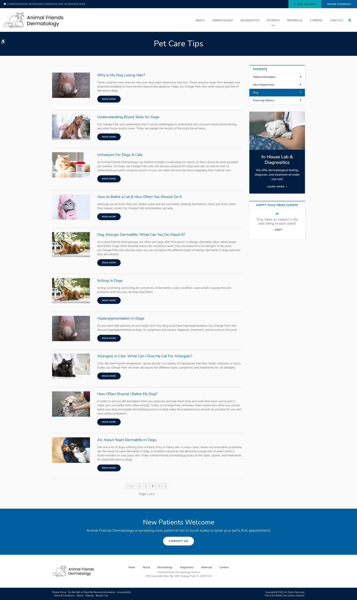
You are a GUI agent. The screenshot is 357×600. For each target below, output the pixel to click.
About (200, 20)
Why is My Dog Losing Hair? (121, 75)
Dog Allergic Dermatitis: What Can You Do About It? (141, 234)
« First (130, 486)
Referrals (295, 20)
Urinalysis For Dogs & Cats (120, 154)
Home (131, 567)
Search (80, 595)
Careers (316, 20)
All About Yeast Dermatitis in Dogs (127, 439)
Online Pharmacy (339, 4)
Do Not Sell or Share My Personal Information (91, 592)
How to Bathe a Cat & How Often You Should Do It (139, 196)
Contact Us (178, 541)
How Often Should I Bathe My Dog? (127, 393)
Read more (109, 99)
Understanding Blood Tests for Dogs (128, 116)
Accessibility (124, 592)
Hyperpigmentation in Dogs (120, 318)
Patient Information (264, 77)
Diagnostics (250, 20)
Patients (273, 20)
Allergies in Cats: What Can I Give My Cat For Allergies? (144, 356)
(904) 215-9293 (306, 4)
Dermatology (223, 20)
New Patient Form (263, 85)
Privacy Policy (59, 592)
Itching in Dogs (110, 280)
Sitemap (89, 595)
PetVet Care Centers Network (290, 595)
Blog (255, 92)
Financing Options (263, 100)
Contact (337, 20)
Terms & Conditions (64, 595)
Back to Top (102, 595)
